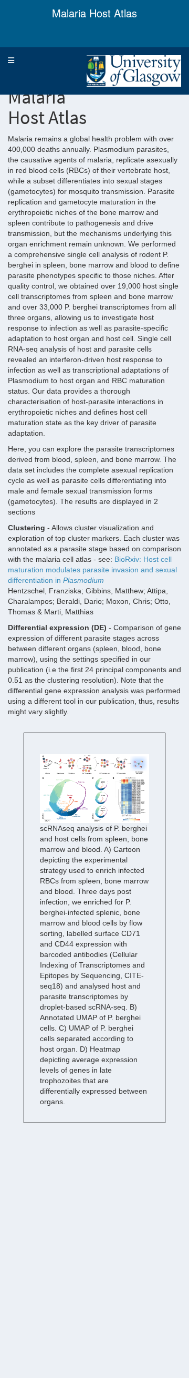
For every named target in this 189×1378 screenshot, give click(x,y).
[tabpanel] (94, 594)
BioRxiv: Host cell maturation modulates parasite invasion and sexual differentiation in (92, 569)
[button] (11, 60)
